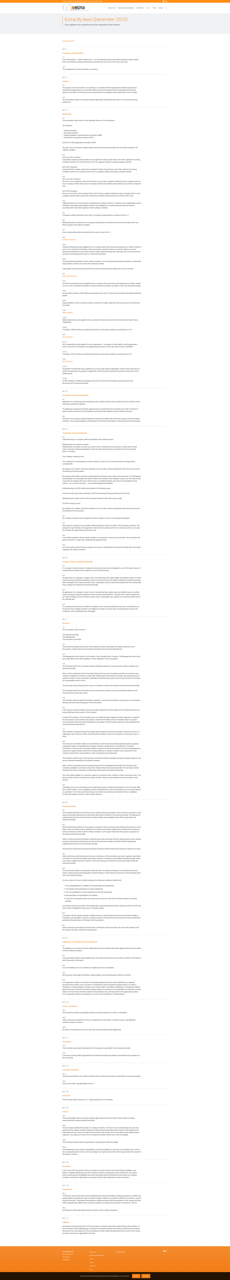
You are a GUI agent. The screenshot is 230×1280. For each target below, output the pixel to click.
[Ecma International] (75, 8)
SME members (67, 312)
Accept (136, 1276)
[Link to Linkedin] (166, 1251)
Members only (121, 1252)
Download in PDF (68, 41)
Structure (66, 623)
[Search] (166, 8)
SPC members (67, 337)
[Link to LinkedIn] (166, 1)
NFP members (67, 361)
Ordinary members (69, 240)
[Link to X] (163, 1)
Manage (146, 1276)
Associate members (69, 276)
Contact (91, 1262)
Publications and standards (96, 1255)
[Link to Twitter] (164, 1250)
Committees (92, 1266)
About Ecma (92, 1252)
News (90, 1269)
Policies (91, 1259)
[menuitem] (112, 8)
